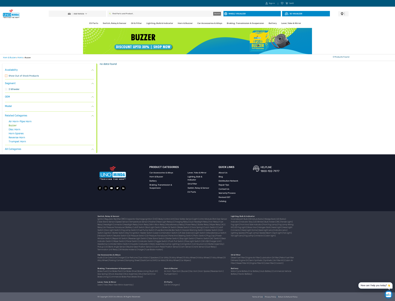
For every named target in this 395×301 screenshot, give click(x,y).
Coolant (279, 263)
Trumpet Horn (17, 141)
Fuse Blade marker (153, 249)
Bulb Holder (270, 221)
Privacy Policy (271, 297)
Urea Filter (269, 263)
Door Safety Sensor (183, 219)
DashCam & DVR (148, 260)
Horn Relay (144, 224)
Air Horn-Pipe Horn (20, 121)
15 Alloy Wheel (189, 257)
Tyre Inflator (144, 257)
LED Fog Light (240, 227)
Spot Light (277, 233)
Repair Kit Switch (120, 238)
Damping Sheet (132, 260)
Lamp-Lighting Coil (175, 244)
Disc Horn (14, 129)
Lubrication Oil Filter (270, 257)
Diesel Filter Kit (242, 263)
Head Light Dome (250, 230)
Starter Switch (172, 238)
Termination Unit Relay (108, 249)
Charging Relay (181, 221)
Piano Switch (199, 235)
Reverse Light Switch (138, 238)
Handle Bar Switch (173, 230)
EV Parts (93, 23)
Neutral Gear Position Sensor (139, 246)
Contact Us (224, 189)
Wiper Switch (119, 241)
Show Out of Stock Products (24, 75)
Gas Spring (103, 274)
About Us (223, 172)
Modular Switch (105, 235)
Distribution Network (228, 181)
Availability (11, 69)
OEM (7, 96)
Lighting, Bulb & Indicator (159, 23)
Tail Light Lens (237, 235)
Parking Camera (116, 260)
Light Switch (200, 233)
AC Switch (215, 238)
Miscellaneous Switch (216, 233)
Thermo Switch (203, 238)
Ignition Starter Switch (115, 233)
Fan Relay (213, 221)
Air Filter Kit (279, 260)
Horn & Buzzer (185, 23)
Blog (221, 177)
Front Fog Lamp (270, 224)
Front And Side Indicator (251, 224)
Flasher (152, 221)
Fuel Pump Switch (146, 230)
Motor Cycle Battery (239, 271)
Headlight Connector (113, 224)
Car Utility (164, 257)
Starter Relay (203, 224)
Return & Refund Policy (287, 297)
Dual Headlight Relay (198, 221)
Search (217, 14)
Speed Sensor (122, 221)
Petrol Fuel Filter (287, 257)
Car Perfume (132, 257)
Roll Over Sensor (220, 219)
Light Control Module (202, 219)
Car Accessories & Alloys (209, 23)
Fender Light (286, 221)
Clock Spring (197, 227)
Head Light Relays (165, 221)
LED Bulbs (281, 219)
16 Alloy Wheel (176, 257)
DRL (278, 221)
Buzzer (13, 125)
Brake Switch (184, 227)
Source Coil (202, 244)
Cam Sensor (186, 246)
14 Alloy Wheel (203, 257)
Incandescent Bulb (239, 219)
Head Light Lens (265, 230)
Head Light (277, 227)
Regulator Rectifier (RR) (115, 219)
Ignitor (101, 219)
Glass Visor (252, 227)
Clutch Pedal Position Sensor (166, 246)
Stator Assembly (157, 244)
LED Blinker (259, 221)
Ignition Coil (190, 244)
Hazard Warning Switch (193, 230)
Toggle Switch (161, 241)
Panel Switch (132, 241)
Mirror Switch (124, 244)
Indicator (235, 221)
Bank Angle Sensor (117, 246)
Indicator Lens (280, 230)
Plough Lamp (252, 233)
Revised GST (224, 197)
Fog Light (235, 224)
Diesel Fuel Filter (238, 257)
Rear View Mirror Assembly (121, 284)
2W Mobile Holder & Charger (131, 249)
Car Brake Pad (115, 271)
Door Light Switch (113, 230)
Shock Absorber (116, 274)
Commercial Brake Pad (120, 276)
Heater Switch (211, 230)
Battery (273, 23)
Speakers (154, 257)
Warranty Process (227, 193)
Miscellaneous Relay (175, 224)
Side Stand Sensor (106, 221)
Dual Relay (211, 246)
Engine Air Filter (253, 257)
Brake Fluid (103, 271)
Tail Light (287, 233)
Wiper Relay (215, 224)
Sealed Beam (266, 233)
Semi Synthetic (256, 260)
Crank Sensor (199, 246)
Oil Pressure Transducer (157, 235)
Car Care (108, 257)
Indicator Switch (146, 241)
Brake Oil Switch (169, 227)
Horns (20, 57)
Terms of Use (257, 297)
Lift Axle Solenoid (186, 233)
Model (8, 106)
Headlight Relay (131, 224)
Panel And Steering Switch (180, 235)
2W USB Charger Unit (211, 241)
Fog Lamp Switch (129, 230)
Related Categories (16, 115)
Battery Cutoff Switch (135, 227)
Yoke (105, 284)
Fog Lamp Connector (254, 235)
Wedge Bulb (270, 219)
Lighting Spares (238, 233)
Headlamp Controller (107, 244)
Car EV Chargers (171, 284)
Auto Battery (266, 271)
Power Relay (191, 224)
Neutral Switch (120, 235)
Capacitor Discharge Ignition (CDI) (142, 219)
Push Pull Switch (176, 241)
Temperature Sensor (139, 221)
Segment (10, 83)
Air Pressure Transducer (114, 227)
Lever (100, 284)
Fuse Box (160, 230)
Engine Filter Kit (257, 263)
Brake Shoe (137, 276)
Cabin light (270, 235)
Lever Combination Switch (166, 233)
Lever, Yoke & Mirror (291, 23)
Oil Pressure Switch (136, 235)
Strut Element (145, 274)
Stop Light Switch (187, 238)
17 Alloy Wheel (217, 257)
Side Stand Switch (156, 238)
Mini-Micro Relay (157, 224)
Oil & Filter (136, 23)
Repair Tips (224, 185)
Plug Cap (210, 235)
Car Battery (254, 271)
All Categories (13, 149)
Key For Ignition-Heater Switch (139, 233)
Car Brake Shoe (130, 271)
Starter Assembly (216, 244)
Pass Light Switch (193, 241)
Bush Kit (153, 271)
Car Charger (119, 257)
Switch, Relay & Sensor (114, 23)
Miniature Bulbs (256, 219)
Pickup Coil (103, 246)
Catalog (222, 201)
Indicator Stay (246, 221)
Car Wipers (185, 260)
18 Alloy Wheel (173, 260)
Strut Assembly (131, 274)
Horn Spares (16, 133)
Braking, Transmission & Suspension (245, 23)
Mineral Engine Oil (240, 260)
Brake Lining (143, 271)
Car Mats (161, 260)
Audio (100, 257)
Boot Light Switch (154, 227)
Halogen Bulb (264, 227)
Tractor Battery (245, 274)
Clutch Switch (210, 227)
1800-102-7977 (270, 171)
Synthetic (268, 260)
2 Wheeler (14, 89)
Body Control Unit (166, 219)
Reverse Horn (17, 137)
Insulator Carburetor (140, 244)
